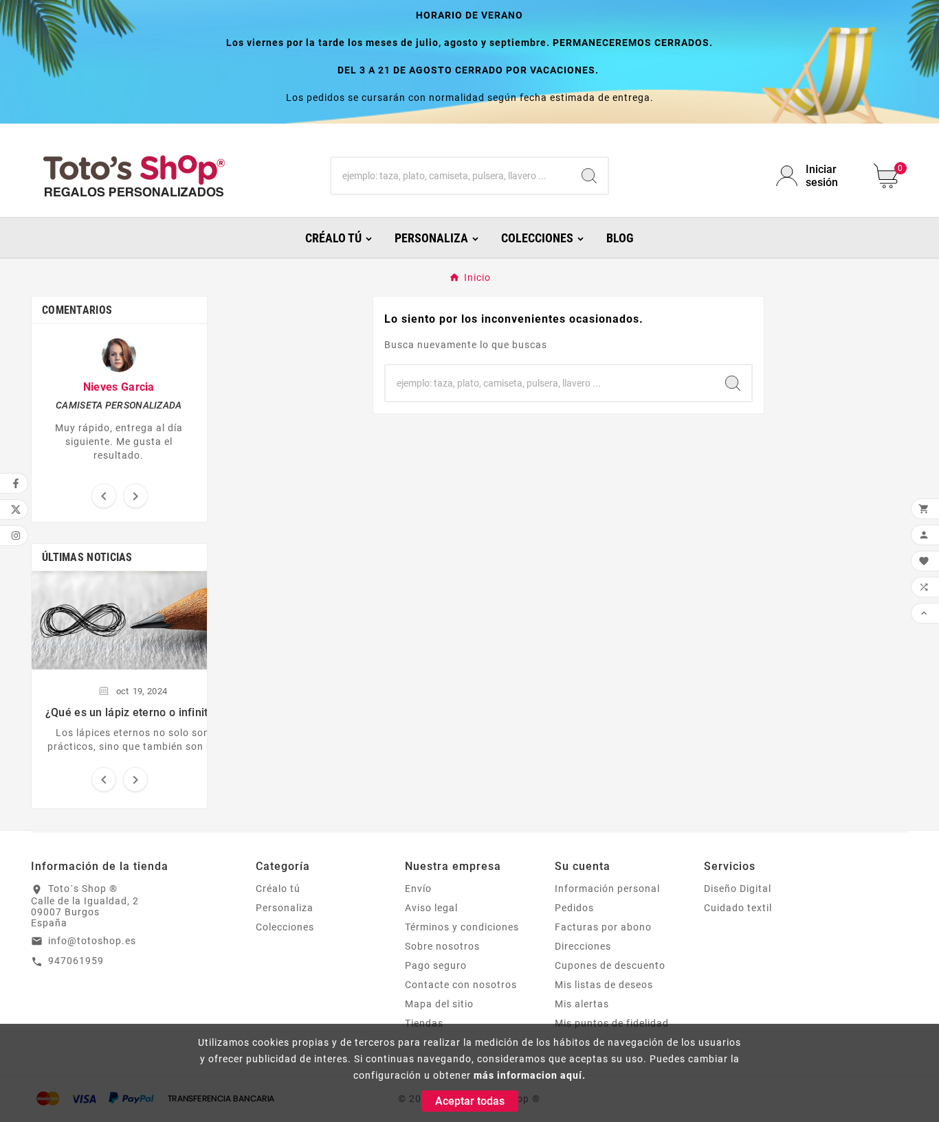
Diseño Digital (737, 888)
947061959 (76, 960)
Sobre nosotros (442, 946)
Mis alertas (582, 1003)
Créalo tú (278, 888)
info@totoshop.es (92, 940)
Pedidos (574, 907)
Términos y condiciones (462, 926)
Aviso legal (431, 907)
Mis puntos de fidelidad (612, 1023)
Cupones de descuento (610, 965)
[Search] (589, 175)
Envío (418, 888)
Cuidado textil (738, 907)
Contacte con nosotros (461, 984)
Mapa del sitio (439, 1003)
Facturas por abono (603, 926)
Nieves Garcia (119, 386)
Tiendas (424, 1023)
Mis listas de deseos (604, 984)
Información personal (607, 888)
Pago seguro (436, 965)
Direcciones (583, 946)
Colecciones (285, 926)
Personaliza (284, 907)
